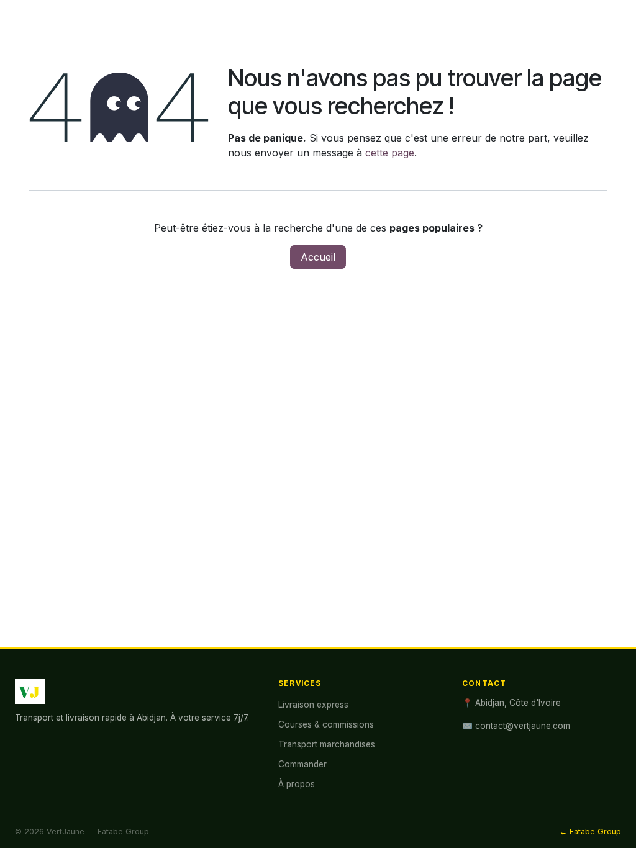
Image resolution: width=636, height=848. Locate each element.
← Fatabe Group (590, 831)
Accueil (318, 257)
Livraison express (313, 705)
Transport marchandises (326, 744)
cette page (389, 153)
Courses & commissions (326, 724)
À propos (296, 784)
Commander (302, 764)
